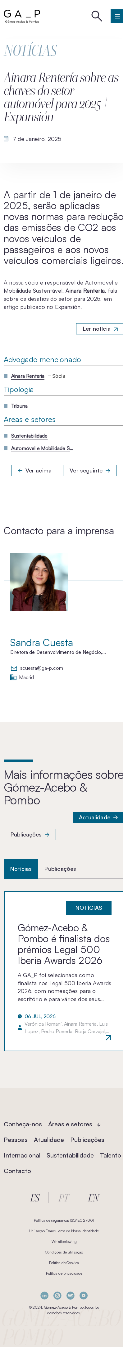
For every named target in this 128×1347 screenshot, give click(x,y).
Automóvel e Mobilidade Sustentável (42, 448)
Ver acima (38, 470)
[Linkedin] (44, 1296)
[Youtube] (84, 1296)
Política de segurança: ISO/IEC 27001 (64, 1220)
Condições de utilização (64, 1252)
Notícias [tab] (21, 868)
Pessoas (16, 1139)
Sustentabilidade (29, 436)
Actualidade (94, 817)
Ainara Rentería (27, 376)
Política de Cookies (64, 1262)
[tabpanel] (64, 971)
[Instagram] (57, 1296)
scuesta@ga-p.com (41, 668)
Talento (110, 1155)
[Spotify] (70, 1296)
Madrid (26, 677)
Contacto (17, 1171)
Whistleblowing (64, 1241)
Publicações (26, 834)
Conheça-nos (23, 1124)
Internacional (22, 1155)
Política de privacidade (64, 1273)
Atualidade (49, 1139)
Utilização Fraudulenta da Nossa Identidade (64, 1231)
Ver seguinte (86, 470)
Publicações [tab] (60, 868)
